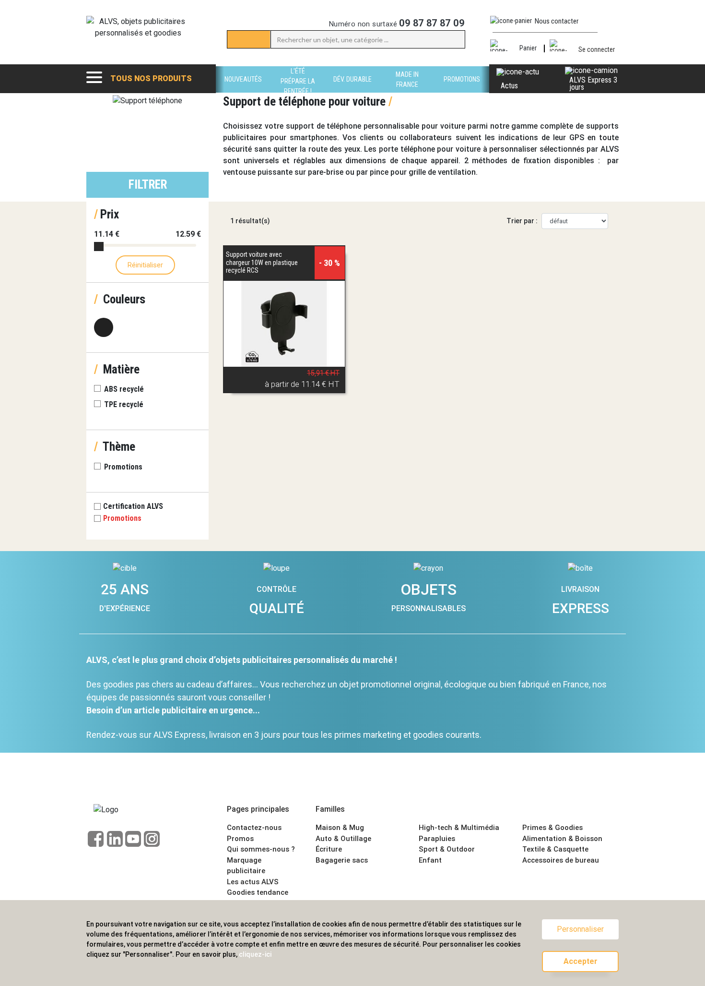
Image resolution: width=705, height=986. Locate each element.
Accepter (581, 961)
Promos (240, 838)
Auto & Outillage (343, 838)
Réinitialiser (145, 265)
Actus (509, 85)
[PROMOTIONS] (462, 90)
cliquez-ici (255, 954)
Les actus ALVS (253, 882)
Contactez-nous (254, 827)
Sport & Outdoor (447, 849)
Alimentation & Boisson (562, 838)
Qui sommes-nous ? (261, 849)
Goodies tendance (257, 892)
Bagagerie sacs (342, 860)
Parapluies (437, 838)
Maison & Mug (340, 827)
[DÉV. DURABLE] (352, 90)
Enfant (430, 860)
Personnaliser (580, 929)
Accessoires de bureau (560, 860)
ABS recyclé (124, 389)
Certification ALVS (134, 506)
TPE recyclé (123, 404)
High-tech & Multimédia (459, 827)
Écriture (329, 849)
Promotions (123, 466)
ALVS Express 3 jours (593, 83)
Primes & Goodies (552, 827)
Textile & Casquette (555, 849)
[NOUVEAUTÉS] (243, 90)
